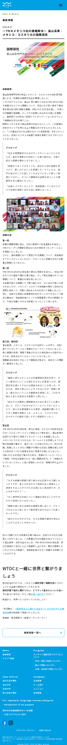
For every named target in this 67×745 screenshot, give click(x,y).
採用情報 (37, 693)
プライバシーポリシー (26, 730)
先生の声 (6, 685)
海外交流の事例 (9, 681)
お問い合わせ (45, 730)
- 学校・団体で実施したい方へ (47, 661)
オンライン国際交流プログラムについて (48, 656)
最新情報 (6, 654)
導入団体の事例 (9, 693)
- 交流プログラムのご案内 (14, 714)
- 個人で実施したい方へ (44, 665)
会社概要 (37, 681)
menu (61, 5)
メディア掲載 (8, 658)
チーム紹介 (38, 685)
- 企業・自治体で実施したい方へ (48, 669)
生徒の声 (6, 689)
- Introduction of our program (18, 705)
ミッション (38, 689)
